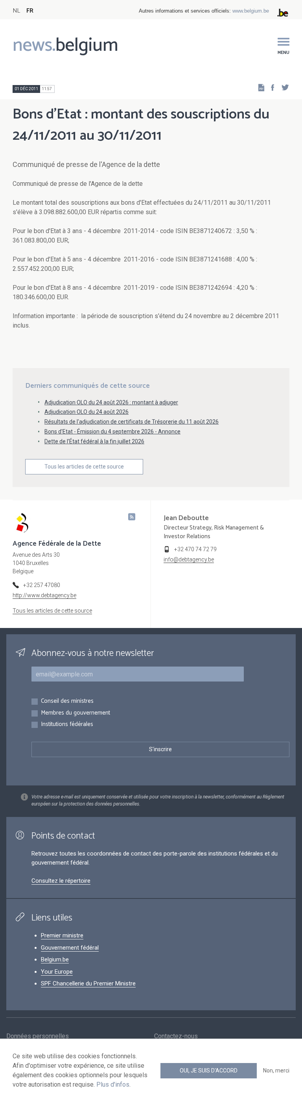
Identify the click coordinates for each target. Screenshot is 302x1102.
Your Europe (57, 971)
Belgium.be (55, 959)
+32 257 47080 (41, 585)
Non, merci (276, 1070)
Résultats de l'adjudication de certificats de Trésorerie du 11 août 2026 (131, 422)
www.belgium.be (250, 11)
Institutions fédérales (67, 724)
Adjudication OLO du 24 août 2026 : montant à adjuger (111, 402)
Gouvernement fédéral (70, 947)
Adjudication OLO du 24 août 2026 (86, 412)
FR (29, 11)
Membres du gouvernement (75, 713)
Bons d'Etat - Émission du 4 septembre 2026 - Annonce (112, 431)
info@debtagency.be (189, 559)
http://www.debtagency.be (44, 595)
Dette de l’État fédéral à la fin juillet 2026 (94, 441)
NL (16, 11)
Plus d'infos (112, 1084)
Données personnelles (37, 1036)
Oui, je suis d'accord (209, 1070)
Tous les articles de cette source (84, 466)
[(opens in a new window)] (270, 87)
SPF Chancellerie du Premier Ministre (88, 983)
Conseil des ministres (67, 701)
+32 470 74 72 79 (195, 549)
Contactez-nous (176, 1036)
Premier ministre (62, 935)
